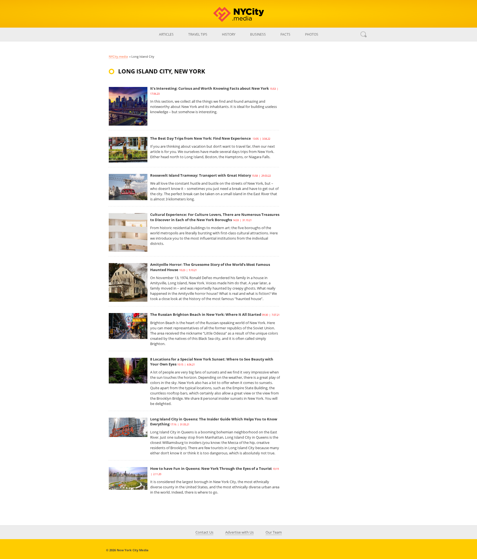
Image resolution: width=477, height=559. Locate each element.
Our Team (274, 532)
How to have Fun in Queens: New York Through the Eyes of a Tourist (211, 468)
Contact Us (204, 532)
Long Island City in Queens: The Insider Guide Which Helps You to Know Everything (213, 421)
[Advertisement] (326, 164)
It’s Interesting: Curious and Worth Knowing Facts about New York (209, 88)
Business (258, 34)
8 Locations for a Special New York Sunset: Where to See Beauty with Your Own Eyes (211, 362)
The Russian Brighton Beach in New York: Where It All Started (205, 314)
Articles (166, 34)
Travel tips (197, 34)
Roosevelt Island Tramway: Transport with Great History (200, 175)
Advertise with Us (239, 532)
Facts (285, 34)
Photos (311, 34)
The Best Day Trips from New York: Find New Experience (201, 138)
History (228, 34)
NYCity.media (118, 56)
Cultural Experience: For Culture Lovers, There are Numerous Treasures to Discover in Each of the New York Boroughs (214, 217)
